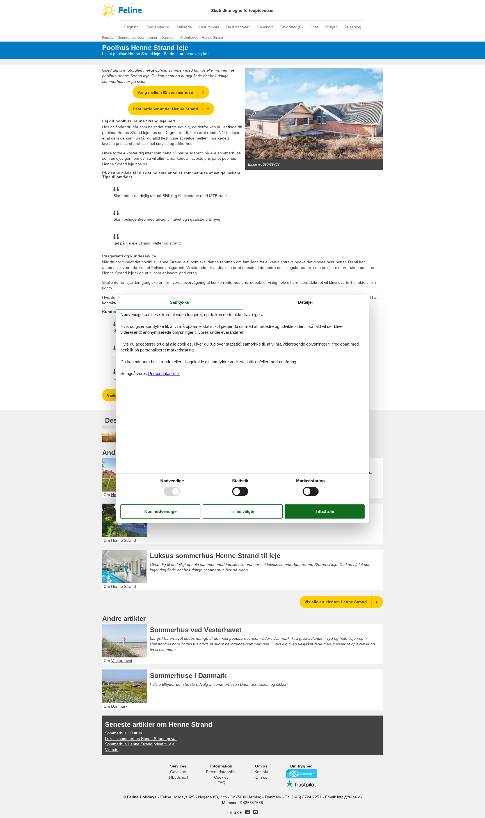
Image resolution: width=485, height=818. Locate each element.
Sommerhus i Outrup (123, 733)
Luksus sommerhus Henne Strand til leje (215, 555)
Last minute (209, 27)
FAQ (221, 782)
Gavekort (265, 27)
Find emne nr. (157, 27)
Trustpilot (301, 783)
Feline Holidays (242, 10)
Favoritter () (291, 27)
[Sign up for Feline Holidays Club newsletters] (255, 812)
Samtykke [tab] (179, 302)
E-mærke (301, 773)
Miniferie (184, 27)
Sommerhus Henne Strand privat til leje (140, 744)
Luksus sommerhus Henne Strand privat (141, 738)
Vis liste (111, 749)
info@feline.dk (349, 797)
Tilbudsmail (178, 777)
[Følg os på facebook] (247, 812)
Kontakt (261, 771)
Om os (261, 777)
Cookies (221, 777)
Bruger (331, 27)
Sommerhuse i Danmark (188, 675)
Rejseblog (352, 27)
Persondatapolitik (221, 771)
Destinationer (238, 27)
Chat (314, 27)
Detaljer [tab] (305, 302)
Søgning (131, 27)
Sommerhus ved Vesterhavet (195, 630)
